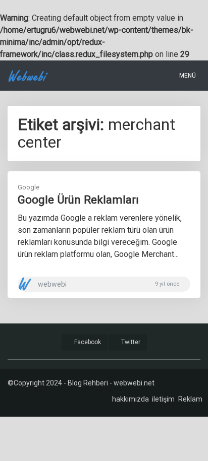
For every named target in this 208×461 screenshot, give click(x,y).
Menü (187, 75)
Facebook (87, 342)
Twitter (130, 342)
